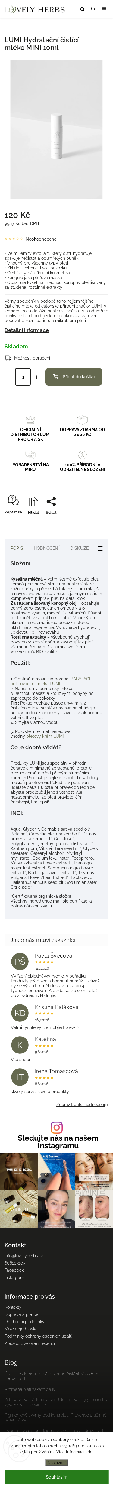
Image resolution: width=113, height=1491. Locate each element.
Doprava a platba (22, 1314)
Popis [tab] (17, 548)
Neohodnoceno (41, 239)
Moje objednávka (21, 1329)
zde (89, 1452)
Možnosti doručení (32, 358)
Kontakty (13, 1307)
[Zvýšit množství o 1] (36, 377)
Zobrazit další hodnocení (80, 1104)
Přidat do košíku (79, 376)
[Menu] (104, 9)
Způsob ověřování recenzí (30, 1343)
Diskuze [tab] (79, 548)
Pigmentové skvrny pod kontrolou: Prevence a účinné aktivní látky (55, 1417)
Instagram (14, 1277)
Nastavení (57, 1462)
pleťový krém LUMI (45, 736)
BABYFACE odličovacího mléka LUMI (51, 681)
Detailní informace (27, 330)
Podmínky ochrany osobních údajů (38, 1336)
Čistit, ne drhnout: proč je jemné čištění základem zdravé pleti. (51, 1376)
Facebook (14, 1270)
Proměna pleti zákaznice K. (30, 1389)
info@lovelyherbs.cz (24, 1255)
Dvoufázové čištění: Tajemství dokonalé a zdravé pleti (54, 1430)
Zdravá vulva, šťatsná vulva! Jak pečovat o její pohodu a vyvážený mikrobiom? (56, 1402)
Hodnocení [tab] (47, 548)
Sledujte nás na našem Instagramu (58, 1141)
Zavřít (94, 523)
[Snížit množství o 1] (8, 377)
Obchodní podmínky (25, 1321)
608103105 (15, 1263)
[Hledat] (82, 9)
